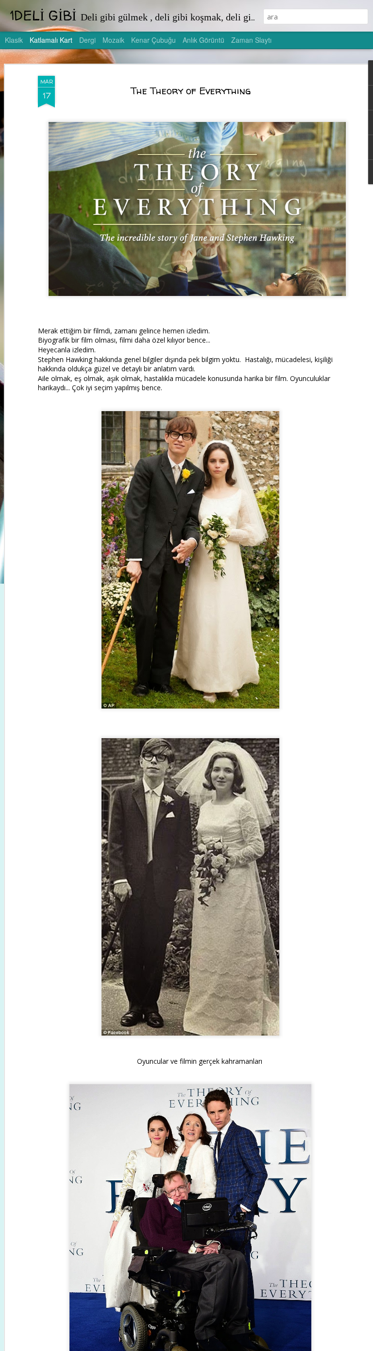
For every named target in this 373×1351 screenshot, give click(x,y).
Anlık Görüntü (203, 40)
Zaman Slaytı (251, 40)
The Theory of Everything (191, 90)
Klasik (14, 40)
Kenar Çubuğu (153, 40)
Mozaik (113, 40)
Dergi (87, 40)
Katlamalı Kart (51, 40)
